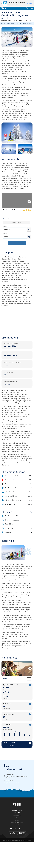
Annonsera (17, 812)
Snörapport (11, 23)
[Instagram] (19, 828)
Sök (17, 243)
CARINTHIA (4, 20)
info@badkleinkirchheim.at (12, 783)
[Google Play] (13, 833)
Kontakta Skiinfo (17, 810)
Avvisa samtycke (17, 824)
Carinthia (13, 746)
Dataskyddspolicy (17, 817)
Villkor (17, 818)
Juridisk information (17, 815)
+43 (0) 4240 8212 (8, 780)
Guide (3, 23)
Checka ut (5, 233)
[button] (27, 8)
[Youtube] (11, 828)
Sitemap (17, 820)
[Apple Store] (22, 833)
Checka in (5, 226)
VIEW (29, 679)
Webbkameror (27, 23)
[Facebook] (24, 828)
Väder (19, 23)
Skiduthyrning (16, 222)
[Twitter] (15, 828)
